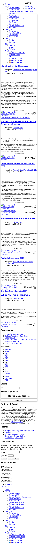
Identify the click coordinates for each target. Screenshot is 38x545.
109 (6, 366)
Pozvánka (4, 115)
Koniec (7, 373)
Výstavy (8, 6)
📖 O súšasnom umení (17, 537)
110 (6, 367)
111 (6, 369)
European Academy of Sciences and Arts (19, 431)
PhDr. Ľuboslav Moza (17, 422)
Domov (7, 4)
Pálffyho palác (14, 17)
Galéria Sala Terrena (16, 18)
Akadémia (8, 51)
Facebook (8, 378)
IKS (6, 44)
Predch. (7, 351)
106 (6, 360)
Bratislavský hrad (15, 15)
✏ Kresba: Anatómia (16, 58)
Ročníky (12, 49)
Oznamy (12, 42)
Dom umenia (13, 24)
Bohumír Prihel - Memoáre (14, 334)
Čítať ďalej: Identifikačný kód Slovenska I (15, 118)
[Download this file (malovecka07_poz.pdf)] (13, 324)
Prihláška (4, 214)
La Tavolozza (9, 432)
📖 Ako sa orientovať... (17, 53)
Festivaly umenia (15, 36)
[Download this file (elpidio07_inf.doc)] (12, 207)
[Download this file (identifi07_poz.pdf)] (13, 114)
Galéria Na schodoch (16, 26)
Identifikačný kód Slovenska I (15, 66)
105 (6, 359)
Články (11, 40)
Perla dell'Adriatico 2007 (12, 258)
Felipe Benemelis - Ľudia (14, 343)
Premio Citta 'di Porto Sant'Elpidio (25, 170)
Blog (6, 38)
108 (6, 364)
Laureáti (12, 45)
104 (6, 357)
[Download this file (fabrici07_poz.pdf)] (13, 158)
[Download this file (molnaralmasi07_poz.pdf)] (13, 252)
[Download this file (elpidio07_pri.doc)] (12, 212)
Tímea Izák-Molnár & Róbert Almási (18, 218)
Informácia (5, 208)
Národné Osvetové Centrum (15, 434)
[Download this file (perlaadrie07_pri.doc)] (12, 287)
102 (6, 353)
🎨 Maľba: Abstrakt (15, 62)
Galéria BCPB (14, 9)
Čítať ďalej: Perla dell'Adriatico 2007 (14, 291)
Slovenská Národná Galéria (15, 436)
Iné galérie (13, 27)
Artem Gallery (29, 11)
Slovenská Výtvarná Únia (14, 438)
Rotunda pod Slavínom (13, 21)
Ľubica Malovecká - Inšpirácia (15, 295)
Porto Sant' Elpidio (15, 33)
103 (6, 355)
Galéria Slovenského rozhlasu (20, 497)
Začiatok (8, 349)
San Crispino (13, 31)
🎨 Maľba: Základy (15, 60)
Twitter (7, 376)
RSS (6, 380)
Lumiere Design (12, 484)
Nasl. (7, 371)
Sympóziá (8, 29)
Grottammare (13, 35)
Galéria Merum (14, 8)
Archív (11, 47)
